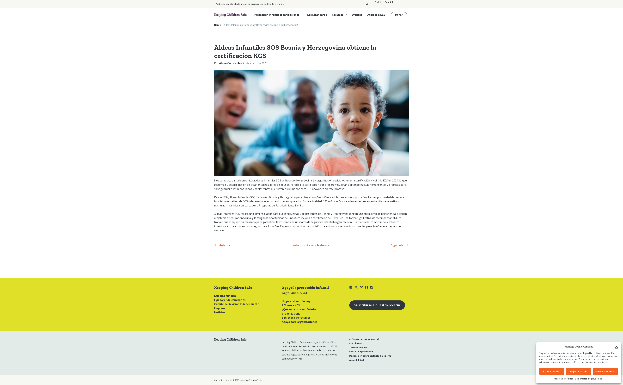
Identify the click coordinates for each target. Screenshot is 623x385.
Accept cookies (552, 371)
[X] (356, 287)
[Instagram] (371, 287)
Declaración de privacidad (588, 378)
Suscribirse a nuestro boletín (377, 305)
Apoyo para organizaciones (299, 322)
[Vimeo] (361, 287)
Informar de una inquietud (364, 339)
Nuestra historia (225, 296)
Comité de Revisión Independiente (236, 304)
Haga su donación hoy (296, 301)
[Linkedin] (351, 287)
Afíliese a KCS (376, 15)
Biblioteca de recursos (296, 317)
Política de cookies (563, 378)
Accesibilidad (356, 360)
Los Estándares (317, 15)
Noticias (219, 312)
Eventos (357, 15)
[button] (616, 346)
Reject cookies (578, 371)
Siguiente (397, 245)
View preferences (605, 371)
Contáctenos (356, 343)
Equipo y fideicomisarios (229, 300)
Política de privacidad (361, 351)
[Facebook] (366, 287)
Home (217, 24)
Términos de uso (358, 347)
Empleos (219, 308)
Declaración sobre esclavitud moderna (370, 355)
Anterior (224, 245)
